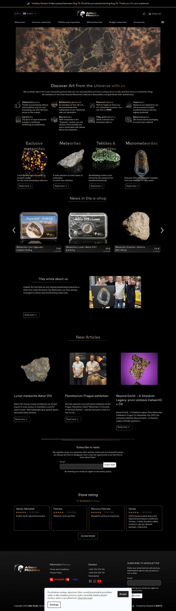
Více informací (85, 598)
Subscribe (109, 465)
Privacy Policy (56, 573)
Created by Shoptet (144, 606)
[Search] (144, 14)
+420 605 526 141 (96, 573)
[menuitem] (20, 22)
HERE (109, 110)
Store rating (88, 495)
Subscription (93, 576)
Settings (54, 605)
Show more (88, 536)
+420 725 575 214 (96, 569)
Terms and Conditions (59, 569)
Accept (123, 594)
